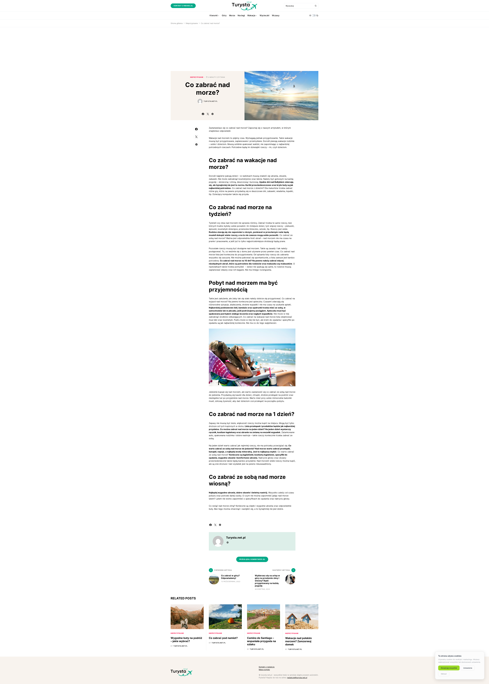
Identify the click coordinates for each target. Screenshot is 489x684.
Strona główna (177, 23)
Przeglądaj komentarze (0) (252, 559)
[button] (313, 15)
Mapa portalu (264, 669)
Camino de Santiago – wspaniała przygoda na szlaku (261, 641)
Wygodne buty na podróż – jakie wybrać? (186, 639)
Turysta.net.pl (211, 101)
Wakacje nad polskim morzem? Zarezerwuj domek (298, 641)
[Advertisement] (244, 49)
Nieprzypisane (192, 23)
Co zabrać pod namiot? (223, 638)
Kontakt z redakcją (183, 6)
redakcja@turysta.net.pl (297, 677)
